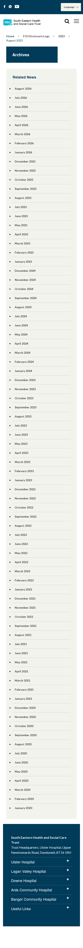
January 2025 (23, 261)
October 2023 (24, 398)
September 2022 (25, 516)
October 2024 (24, 289)
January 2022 (23, 589)
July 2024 (21, 316)
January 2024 (23, 371)
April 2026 (21, 125)
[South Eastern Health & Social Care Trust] (22, 21)
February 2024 (24, 361)
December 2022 (25, 489)
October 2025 (24, 179)
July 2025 (21, 207)
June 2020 (21, 762)
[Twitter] (10, 7)
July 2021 (21, 644)
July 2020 (21, 753)
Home (10, 36)
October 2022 (24, 507)
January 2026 (23, 152)
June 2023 (21, 434)
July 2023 (21, 425)
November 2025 (25, 170)
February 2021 (24, 689)
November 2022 (25, 498)
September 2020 (25, 735)
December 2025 (25, 161)
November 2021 (25, 607)
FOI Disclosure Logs (36, 36)
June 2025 (21, 216)
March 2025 (22, 243)
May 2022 (21, 553)
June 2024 (21, 325)
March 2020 (22, 789)
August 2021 (23, 635)
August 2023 (23, 416)
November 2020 (25, 717)
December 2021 (25, 598)
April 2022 (21, 562)
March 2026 (22, 134)
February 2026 (24, 143)
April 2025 (21, 234)
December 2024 (25, 270)
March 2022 (22, 571)
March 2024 (22, 352)
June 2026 (21, 106)
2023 (61, 36)
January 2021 (23, 698)
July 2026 (21, 97)
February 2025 (24, 252)
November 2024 (25, 279)
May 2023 (21, 443)
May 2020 (21, 771)
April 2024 (21, 343)
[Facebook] (4, 7)
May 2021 (21, 662)
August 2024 (23, 307)
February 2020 (24, 798)
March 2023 (22, 462)
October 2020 (24, 726)
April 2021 (21, 671)
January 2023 (23, 480)
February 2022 (24, 580)
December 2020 (25, 707)
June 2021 (21, 653)
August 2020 (23, 744)
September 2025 (25, 188)
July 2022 (21, 534)
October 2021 (24, 616)
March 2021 (22, 680)
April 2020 (21, 780)
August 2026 (23, 88)
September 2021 (25, 625)
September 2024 (25, 298)
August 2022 (23, 525)
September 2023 (25, 407)
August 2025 (23, 198)
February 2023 (24, 471)
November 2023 (25, 389)
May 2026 (21, 116)
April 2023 (21, 452)
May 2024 (21, 334)
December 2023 (25, 380)
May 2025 (21, 225)
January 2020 (23, 808)
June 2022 (21, 544)
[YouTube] (17, 7)
